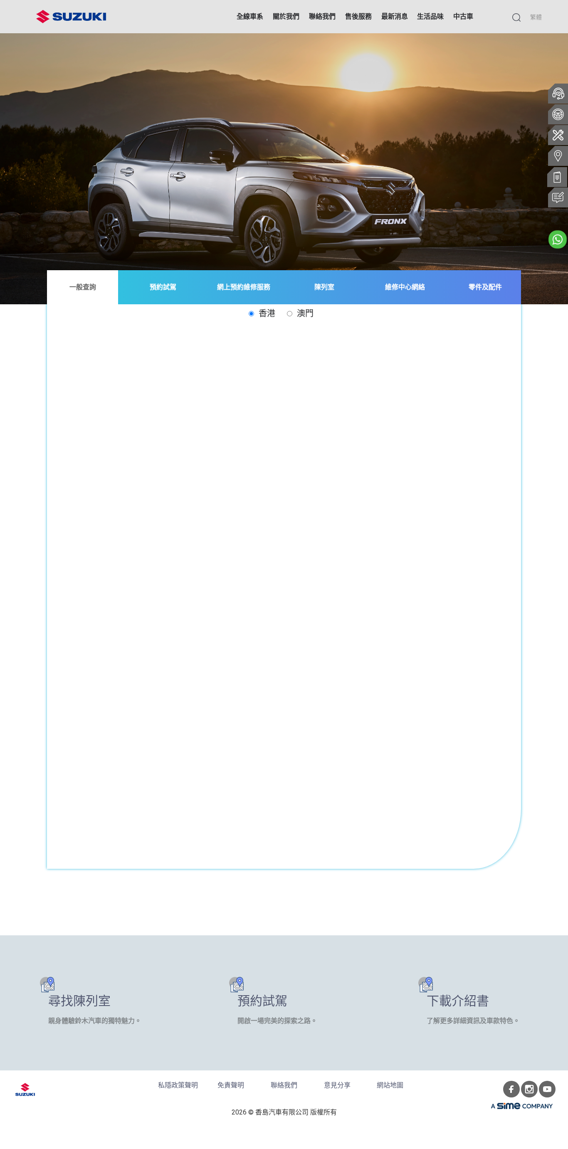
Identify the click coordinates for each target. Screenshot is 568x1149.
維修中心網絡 (405, 287)
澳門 (304, 313)
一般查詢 (82, 287)
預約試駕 (163, 287)
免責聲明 (230, 1085)
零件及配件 (485, 287)
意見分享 (337, 1085)
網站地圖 (390, 1085)
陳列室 (324, 287)
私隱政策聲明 (178, 1085)
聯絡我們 (284, 1085)
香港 (265, 313)
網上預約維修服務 (243, 287)
